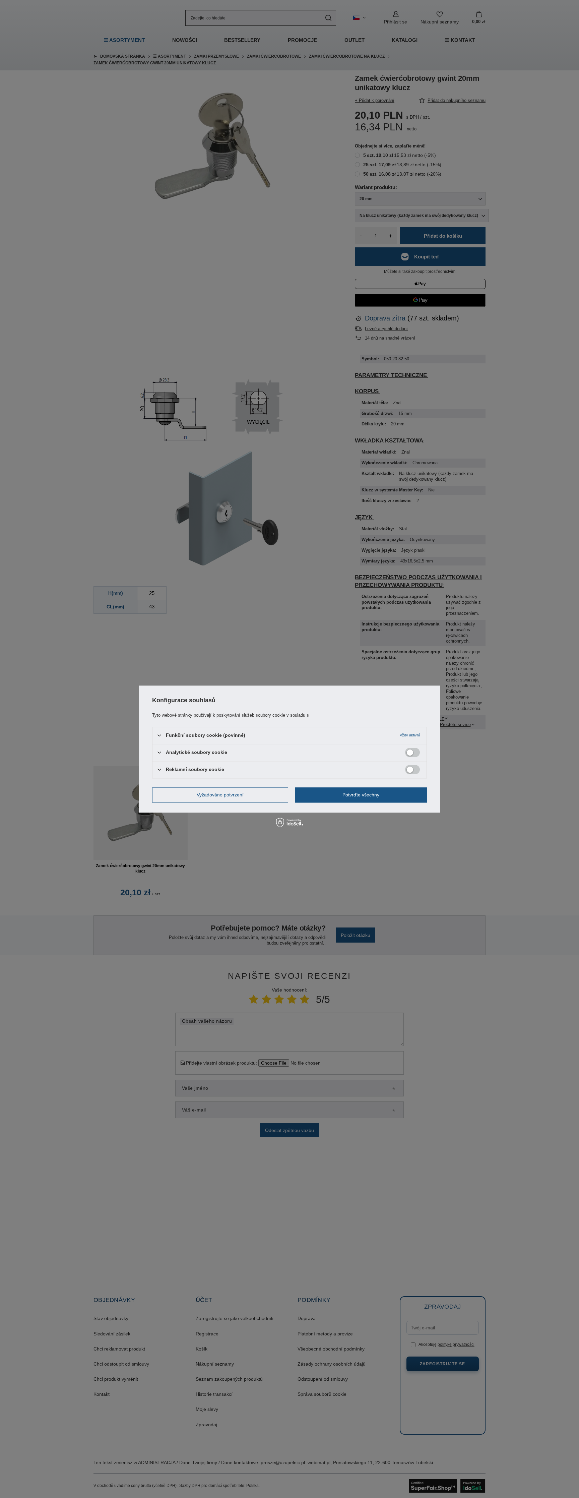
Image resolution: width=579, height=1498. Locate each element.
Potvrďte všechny (360, 794)
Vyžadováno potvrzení (220, 794)
